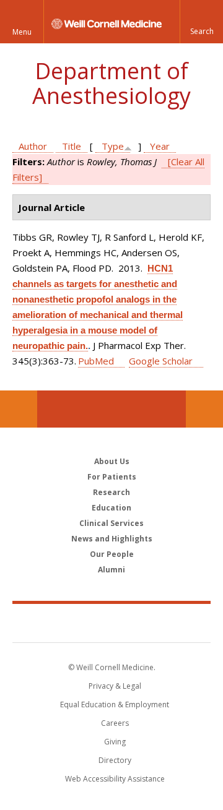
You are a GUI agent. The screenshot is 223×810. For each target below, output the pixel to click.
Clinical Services (111, 523)
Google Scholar (161, 361)
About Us (111, 461)
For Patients (111, 477)
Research (111, 492)
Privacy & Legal (115, 686)
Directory (114, 760)
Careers (115, 723)
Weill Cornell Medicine (111, 622)
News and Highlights (111, 538)
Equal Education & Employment (114, 704)
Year (160, 146)
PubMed (96, 361)
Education (111, 507)
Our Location (18, 409)
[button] (201, 21)
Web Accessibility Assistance (115, 778)
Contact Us (204, 409)
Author (33, 146)
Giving (115, 741)
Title (71, 146)
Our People (112, 554)
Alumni (111, 569)
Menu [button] (22, 32)
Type (113, 146)
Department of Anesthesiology (111, 83)
